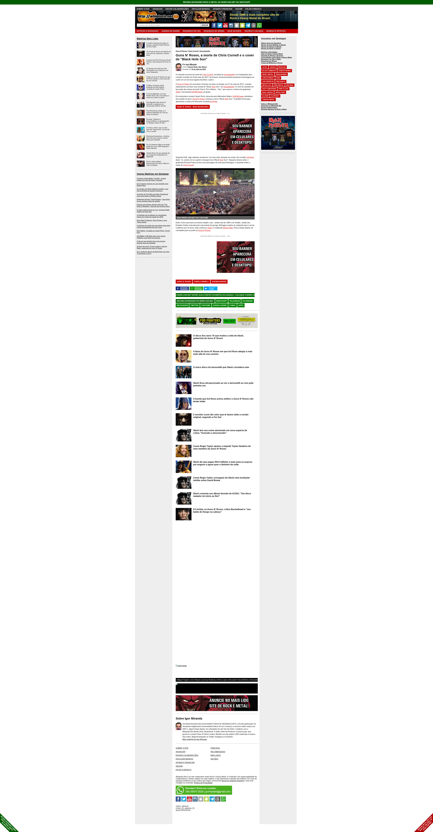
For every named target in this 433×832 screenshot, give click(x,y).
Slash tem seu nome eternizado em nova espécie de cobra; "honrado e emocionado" (220, 431)
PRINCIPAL (215, 748)
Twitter (194, 305)
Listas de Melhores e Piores (271, 63)
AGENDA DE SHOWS (170, 31)
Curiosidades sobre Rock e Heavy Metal (276, 57)
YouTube (205, 305)
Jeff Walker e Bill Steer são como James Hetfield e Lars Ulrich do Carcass (151, 237)
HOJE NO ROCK (234, 31)
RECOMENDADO (218, 752)
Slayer (265, 96)
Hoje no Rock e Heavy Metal (272, 54)
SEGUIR (238, 9)
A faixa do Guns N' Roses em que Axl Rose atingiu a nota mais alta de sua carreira (158, 78)
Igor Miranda (191, 64)
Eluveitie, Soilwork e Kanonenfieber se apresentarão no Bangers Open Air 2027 (157, 121)
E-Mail (232, 305)
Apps (240, 305)
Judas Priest (268, 78)
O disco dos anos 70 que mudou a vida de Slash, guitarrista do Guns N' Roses (152, 247)
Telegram (234, 301)
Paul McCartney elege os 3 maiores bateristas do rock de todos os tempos (157, 112)
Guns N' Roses (181, 51)
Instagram (182, 305)
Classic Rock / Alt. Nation (197, 67)
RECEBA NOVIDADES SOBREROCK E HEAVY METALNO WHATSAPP (8, 823)
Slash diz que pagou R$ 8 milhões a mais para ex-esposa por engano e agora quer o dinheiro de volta (222, 463)
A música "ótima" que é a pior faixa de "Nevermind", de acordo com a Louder (157, 129)
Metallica (266, 85)
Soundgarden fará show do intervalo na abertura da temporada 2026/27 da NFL (156, 104)
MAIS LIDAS (216, 755)
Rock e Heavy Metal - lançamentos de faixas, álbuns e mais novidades (157, 163)
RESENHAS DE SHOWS (214, 31)
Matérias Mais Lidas (147, 38)
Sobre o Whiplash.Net (269, 104)
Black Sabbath (269, 71)
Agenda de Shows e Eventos (272, 55)
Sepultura (280, 92)
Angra (273, 67)
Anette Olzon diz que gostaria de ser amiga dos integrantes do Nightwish (158, 155)
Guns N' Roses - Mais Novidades (193, 107)
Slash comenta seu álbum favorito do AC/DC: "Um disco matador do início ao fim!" (222, 494)
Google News (220, 305)
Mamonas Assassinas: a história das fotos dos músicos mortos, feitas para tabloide (157, 138)
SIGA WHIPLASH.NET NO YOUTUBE (192, 218)
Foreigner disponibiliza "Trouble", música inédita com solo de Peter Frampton (151, 179)
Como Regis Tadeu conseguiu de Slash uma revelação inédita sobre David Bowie (221, 478)
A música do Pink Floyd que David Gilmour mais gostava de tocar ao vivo (158, 61)
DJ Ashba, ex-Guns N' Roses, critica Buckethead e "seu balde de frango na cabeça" (222, 510)
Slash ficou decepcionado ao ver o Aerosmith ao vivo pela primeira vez (223, 384)
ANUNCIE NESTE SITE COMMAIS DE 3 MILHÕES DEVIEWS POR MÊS (425, 823)
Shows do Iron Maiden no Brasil (273, 45)
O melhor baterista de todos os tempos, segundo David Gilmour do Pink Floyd (157, 45)
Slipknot (275, 96)
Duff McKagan (197, 92)
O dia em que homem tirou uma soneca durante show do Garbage (151, 242)
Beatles (282, 67)
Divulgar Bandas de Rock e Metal (274, 109)
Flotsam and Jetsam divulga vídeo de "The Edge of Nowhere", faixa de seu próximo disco (153, 205)
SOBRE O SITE (143, 9)
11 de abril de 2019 (198, 69)
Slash (178, 92)
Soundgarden (205, 51)
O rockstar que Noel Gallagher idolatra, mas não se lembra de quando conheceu (152, 190)
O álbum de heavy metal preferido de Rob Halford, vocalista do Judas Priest (155, 87)
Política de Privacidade (203, 783)
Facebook (247, 301)
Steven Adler (228, 228)
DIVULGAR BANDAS (201, 9)
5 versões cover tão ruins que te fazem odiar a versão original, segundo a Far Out (221, 415)
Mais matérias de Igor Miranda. (194, 739)
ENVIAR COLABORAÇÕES (177, 9)
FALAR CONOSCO (253, 9)
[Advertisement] (195, 257)
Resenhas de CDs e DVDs (271, 59)
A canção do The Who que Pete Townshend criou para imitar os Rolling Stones (152, 195)
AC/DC (264, 67)
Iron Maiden (281, 74)
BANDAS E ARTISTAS (276, 31)
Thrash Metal (268, 99)
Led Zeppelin (268, 81)
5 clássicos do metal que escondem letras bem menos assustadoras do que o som (153, 226)
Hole (214, 87)
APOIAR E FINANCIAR (222, 9)
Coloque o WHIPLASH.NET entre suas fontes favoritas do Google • (200, 295)
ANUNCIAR (157, 9)
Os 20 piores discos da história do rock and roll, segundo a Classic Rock (158, 53)
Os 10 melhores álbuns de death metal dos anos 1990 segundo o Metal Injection (158, 146)
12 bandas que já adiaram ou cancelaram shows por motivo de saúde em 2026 (152, 216)
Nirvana (289, 85)
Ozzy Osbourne (269, 89)
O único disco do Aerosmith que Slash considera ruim (221, 367)
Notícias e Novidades (269, 52)
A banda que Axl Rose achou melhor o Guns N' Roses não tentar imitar (223, 400)
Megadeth (280, 81)
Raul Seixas (267, 92)
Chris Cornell (193, 51)
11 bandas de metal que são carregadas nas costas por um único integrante (157, 70)
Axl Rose (213, 101)
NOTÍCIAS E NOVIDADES (147, 31)
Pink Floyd (283, 89)
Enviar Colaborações (269, 107)
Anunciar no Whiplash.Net (271, 106)
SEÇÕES (253, 31)
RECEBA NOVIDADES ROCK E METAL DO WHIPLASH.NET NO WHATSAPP (216, 2)
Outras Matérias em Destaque (153, 174)
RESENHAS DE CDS (192, 31)
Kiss (278, 78)
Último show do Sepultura (271, 43)
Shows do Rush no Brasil (271, 48)
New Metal (279, 85)
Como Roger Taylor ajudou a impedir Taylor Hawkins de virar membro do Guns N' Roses (222, 447)
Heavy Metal (267, 74)
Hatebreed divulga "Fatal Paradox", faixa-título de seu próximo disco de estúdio (153, 200)
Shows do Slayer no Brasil (271, 47)
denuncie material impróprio (233, 781)
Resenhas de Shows (269, 61)
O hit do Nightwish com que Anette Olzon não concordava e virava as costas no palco (157, 95)
